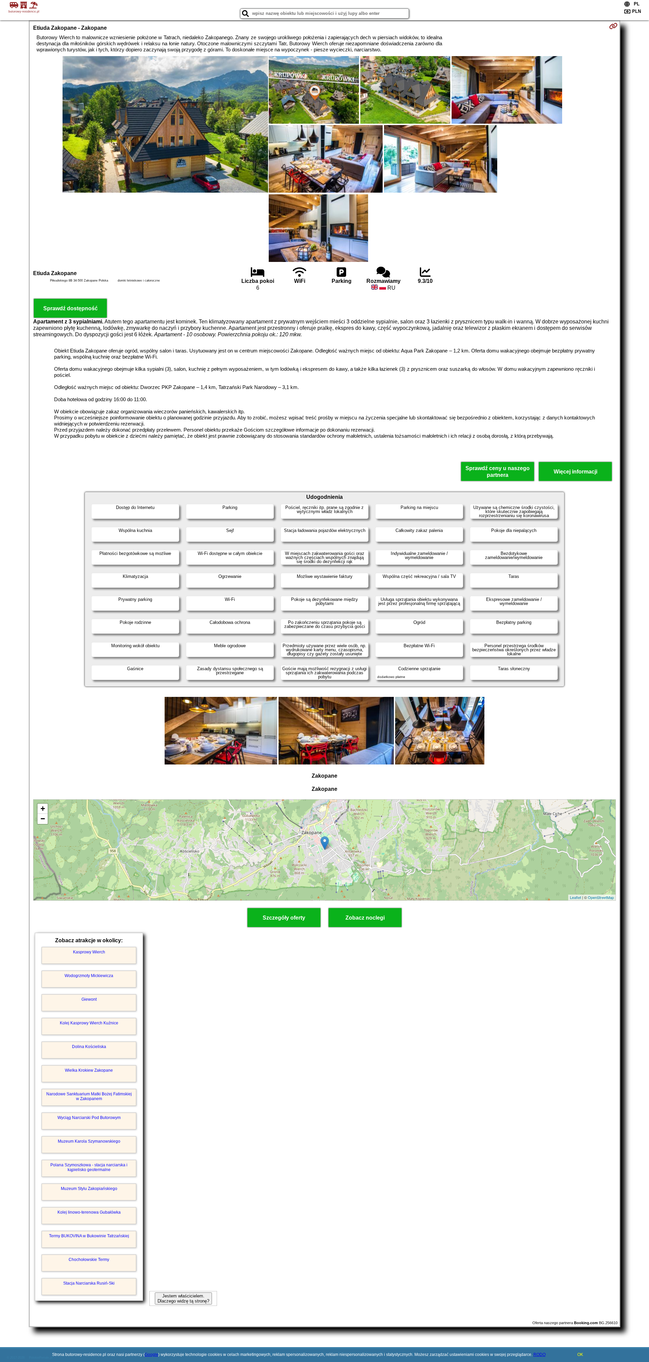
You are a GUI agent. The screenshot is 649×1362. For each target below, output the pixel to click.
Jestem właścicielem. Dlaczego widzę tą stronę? (183, 1298)
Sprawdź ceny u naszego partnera (497, 471)
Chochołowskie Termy (89, 1259)
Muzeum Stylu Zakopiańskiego (89, 1188)
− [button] (43, 818)
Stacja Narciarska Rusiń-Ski (89, 1283)
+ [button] (43, 808)
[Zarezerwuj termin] (613, 26)
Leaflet (575, 897)
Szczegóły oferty (284, 918)
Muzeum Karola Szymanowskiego (89, 1141)
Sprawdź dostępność (70, 308)
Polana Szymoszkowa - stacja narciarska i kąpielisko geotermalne (88, 1167)
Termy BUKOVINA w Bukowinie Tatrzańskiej (89, 1236)
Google (151, 1354)
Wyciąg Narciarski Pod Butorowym (89, 1117)
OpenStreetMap (601, 897)
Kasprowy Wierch (89, 952)
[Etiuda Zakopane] (165, 125)
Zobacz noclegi (365, 918)
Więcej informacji (575, 472)
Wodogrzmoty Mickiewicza (89, 975)
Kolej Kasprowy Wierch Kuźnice (89, 1023)
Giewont (89, 999)
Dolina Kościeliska (89, 1046)
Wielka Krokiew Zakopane (89, 1070)
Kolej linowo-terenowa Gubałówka (89, 1212)
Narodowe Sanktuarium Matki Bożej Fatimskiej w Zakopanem (89, 1096)
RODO (539, 1354)
